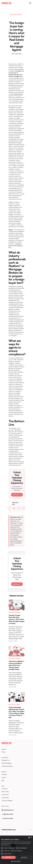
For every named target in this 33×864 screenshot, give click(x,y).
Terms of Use (5, 794)
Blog (3, 780)
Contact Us (5, 788)
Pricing (3, 752)
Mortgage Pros (6, 760)
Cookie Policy (5, 797)
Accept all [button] (8, 857)
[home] (7, 3)
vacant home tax (18, 94)
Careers (4, 777)
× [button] (31, 837)
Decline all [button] (24, 857)
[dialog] (16, 850)
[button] (29, 3)
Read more (6, 845)
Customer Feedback (7, 800)
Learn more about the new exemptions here (16, 245)
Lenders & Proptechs (7, 766)
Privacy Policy (5, 791)
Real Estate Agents (7, 763)
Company (4, 774)
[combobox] (29, 837)
